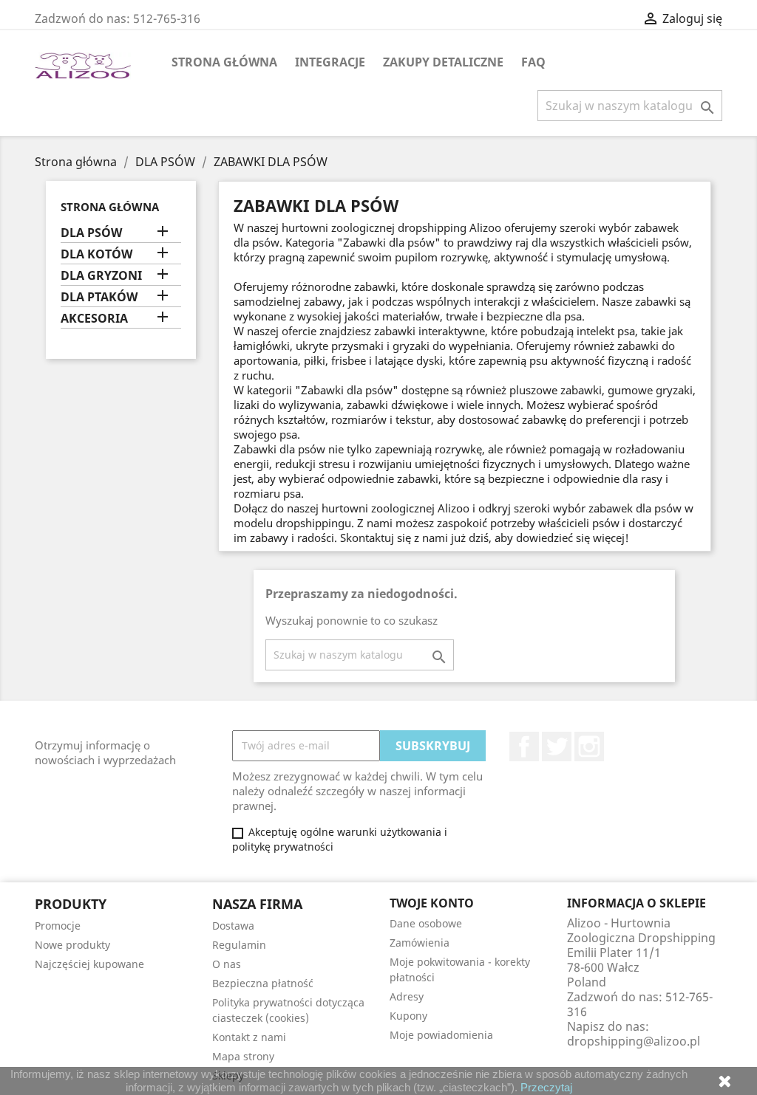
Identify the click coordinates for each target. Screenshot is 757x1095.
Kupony (408, 1016)
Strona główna (224, 62)
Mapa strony (243, 1056)
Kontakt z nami (249, 1037)
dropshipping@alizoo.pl (633, 1041)
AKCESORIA (94, 318)
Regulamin (239, 945)
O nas (226, 964)
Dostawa (233, 926)
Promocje (58, 926)
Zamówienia (419, 943)
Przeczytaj (546, 1087)
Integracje (330, 62)
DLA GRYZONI (101, 276)
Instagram (589, 746)
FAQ (533, 62)
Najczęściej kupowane (89, 964)
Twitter (556, 746)
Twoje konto (432, 903)
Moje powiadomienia (441, 1035)
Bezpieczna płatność (262, 983)
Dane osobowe (426, 923)
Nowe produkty (72, 945)
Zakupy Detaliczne (443, 62)
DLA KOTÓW (96, 254)
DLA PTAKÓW (99, 297)
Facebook (524, 746)
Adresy (407, 996)
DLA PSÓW (91, 233)
